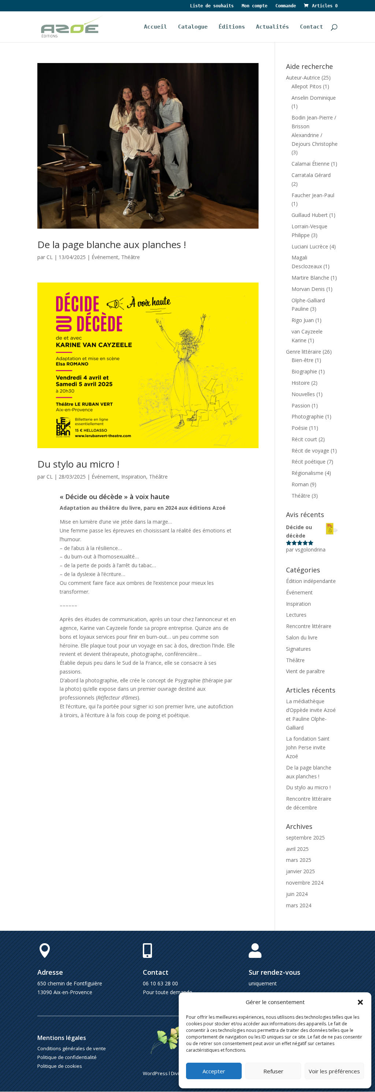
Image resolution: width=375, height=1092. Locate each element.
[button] (360, 1002)
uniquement (263, 983)
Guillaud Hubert (310, 214)
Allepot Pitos (307, 86)
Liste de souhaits (212, 6)
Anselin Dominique (314, 97)
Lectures (296, 614)
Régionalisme (307, 472)
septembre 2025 (305, 837)
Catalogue (193, 27)
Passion (301, 405)
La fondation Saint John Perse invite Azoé (308, 747)
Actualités (272, 27)
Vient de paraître (305, 671)
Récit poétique (309, 461)
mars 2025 (298, 859)
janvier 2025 (300, 871)
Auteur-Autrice (303, 77)
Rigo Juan (303, 320)
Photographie (308, 416)
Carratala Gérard (311, 174)
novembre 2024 (304, 882)
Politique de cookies (59, 1066)
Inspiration (133, 476)
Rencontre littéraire (308, 626)
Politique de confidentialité (67, 1057)
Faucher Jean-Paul (313, 195)
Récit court (304, 439)
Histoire (301, 382)
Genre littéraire (303, 351)
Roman (300, 484)
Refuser (273, 1071)
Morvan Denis (308, 288)
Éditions (232, 27)
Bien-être (302, 360)
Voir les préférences (334, 1071)
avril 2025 (297, 848)
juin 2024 (297, 893)
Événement (105, 257)
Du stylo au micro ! (78, 464)
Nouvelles (303, 394)
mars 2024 (298, 905)
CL (50, 257)
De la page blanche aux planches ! (111, 244)
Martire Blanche (310, 277)
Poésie (300, 427)
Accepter (214, 1071)
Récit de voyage (310, 450)
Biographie (304, 371)
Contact (311, 27)
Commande (285, 6)
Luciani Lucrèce (310, 246)
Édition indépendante (311, 581)
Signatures (298, 648)
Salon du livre (302, 637)
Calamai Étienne (311, 163)
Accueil (155, 27)
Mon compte (254, 6)
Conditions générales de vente (71, 1048)
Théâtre (130, 257)
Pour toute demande (167, 992)
